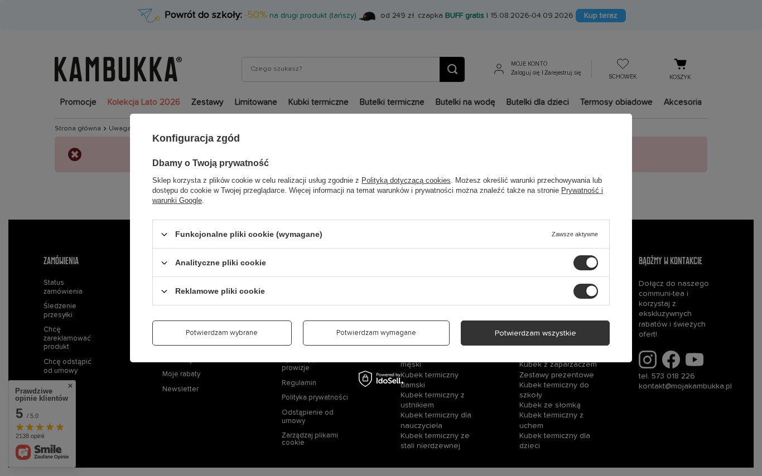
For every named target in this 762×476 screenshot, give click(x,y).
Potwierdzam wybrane (222, 333)
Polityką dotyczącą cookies (406, 180)
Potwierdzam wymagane (376, 333)
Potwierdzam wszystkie (535, 333)
